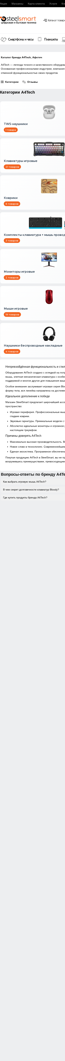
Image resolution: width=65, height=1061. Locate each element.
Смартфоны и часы (21, 39)
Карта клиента (36, 3)
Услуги (53, 3)
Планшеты (51, 39)
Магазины (17, 3)
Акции (3, 3)
